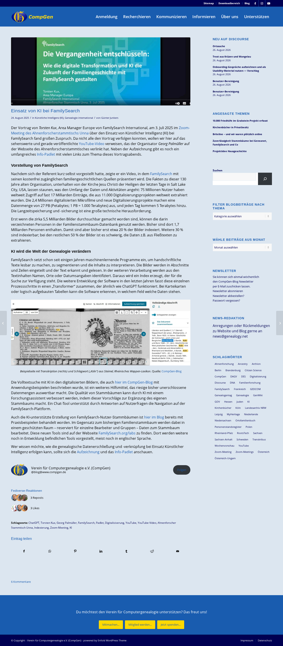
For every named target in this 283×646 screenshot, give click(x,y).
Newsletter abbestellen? (228, 296)
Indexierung (41, 527)
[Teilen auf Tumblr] (126, 551)
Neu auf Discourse (231, 39)
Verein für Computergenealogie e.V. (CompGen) (54, 640)
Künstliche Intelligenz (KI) (49, 117)
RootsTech (243, 433)
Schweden (242, 439)
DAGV (233, 376)
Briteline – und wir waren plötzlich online (237, 134)
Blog (247, 3)
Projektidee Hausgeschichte (230, 151)
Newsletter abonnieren (228, 291)
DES (243, 376)
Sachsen (257, 433)
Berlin (218, 370)
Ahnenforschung (224, 363)
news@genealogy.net (230, 336)
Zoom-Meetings (245, 451)
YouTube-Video (91, 143)
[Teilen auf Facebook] (24, 551)
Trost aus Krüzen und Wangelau (232, 56)
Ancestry (243, 363)
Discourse (220, 382)
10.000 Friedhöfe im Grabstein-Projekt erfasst (240, 120)
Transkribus (259, 439)
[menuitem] (208, 3)
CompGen (220, 376)
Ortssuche (219, 46)
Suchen (217, 170)
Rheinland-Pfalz (224, 433)
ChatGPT (34, 522)
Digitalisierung (258, 376)
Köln (238, 407)
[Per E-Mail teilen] (177, 551)
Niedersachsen (223, 420)
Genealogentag (223, 395)
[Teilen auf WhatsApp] (50, 551)
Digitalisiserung (114, 522)
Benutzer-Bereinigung (226, 81)
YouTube (131, 522)
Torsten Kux (48, 522)
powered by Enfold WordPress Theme (104, 640)
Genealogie (242, 395)
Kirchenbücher (223, 407)
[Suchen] (265, 179)
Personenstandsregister (228, 426)
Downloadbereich (229, 3)
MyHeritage (233, 414)
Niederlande (251, 414)
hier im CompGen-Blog (134, 382)
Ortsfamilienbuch (245, 420)
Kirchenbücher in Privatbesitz (231, 127)
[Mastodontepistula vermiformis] (19, 498)
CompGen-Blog (172, 371)
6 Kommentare (21, 582)
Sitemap (209, 3)
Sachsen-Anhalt (223, 439)
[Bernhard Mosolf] (14, 498)
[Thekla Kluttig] (24, 498)
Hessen (228, 401)
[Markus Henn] (14, 508)
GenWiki (258, 395)
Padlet (100, 522)
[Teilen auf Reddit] (152, 551)
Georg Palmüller (67, 522)
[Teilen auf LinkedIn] (101, 551)
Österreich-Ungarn (225, 458)
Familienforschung (249, 382)
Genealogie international (79, 117)
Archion (256, 363)
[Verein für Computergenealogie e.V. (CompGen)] (32, 17)
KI (71, 527)
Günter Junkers (109, 117)
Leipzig (219, 414)
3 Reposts (37, 498)
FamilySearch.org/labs (117, 433)
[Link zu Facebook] (255, 3)
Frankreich (240, 389)
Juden (240, 401)
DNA (232, 382)
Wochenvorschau (224, 445)
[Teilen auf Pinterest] (75, 551)
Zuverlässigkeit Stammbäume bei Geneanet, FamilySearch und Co (240, 142)
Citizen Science (253, 370)
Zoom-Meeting (59, 527)
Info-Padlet (46, 154)
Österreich (264, 451)
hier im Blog (154, 417)
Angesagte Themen (231, 113)
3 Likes (35, 508)
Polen (249, 426)
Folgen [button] (181, 470)
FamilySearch (161, 173)
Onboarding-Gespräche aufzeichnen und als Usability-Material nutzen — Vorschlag (239, 68)
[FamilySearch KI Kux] (100, 71)
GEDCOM (255, 389)
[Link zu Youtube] (268, 3)
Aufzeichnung (88, 451)
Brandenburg (233, 370)
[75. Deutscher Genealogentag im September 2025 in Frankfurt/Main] (3, 323)
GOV (217, 401)
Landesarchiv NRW (255, 407)
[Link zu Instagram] (262, 3)
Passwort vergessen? (226, 300)
